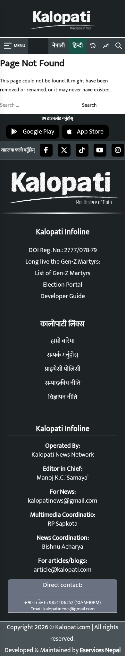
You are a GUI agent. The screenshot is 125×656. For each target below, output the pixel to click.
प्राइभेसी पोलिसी (62, 369)
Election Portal (62, 284)
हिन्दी (77, 45)
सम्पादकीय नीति (62, 383)
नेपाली (58, 45)
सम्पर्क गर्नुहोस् (62, 355)
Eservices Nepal (100, 650)
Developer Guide (62, 296)
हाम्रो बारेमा (63, 341)
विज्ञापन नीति (62, 397)
